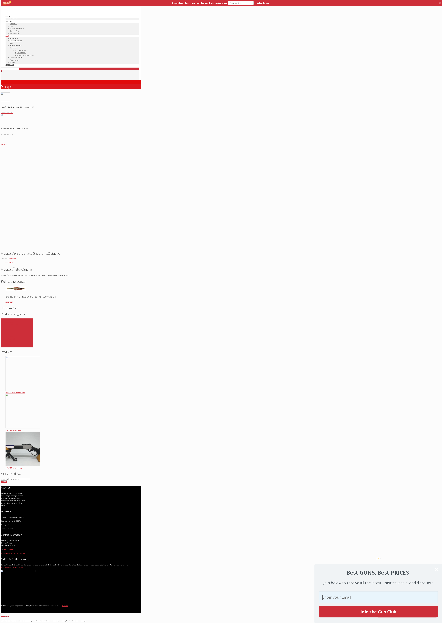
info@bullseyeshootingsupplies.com (13, 553)
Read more (9, 302)
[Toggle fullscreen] (6, 616)
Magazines (9, 336)
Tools (7, 344)
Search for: (4, 479)
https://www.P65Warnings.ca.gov (12, 567)
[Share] (4, 616)
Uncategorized (10, 346)
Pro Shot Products (11, 339)
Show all (4, 144)
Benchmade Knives (12, 324)
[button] (199, 3)
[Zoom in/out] (8, 616)
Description (9, 262)
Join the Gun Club (378, 611)
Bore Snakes (12, 258)
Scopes (8, 341)
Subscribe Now (263, 3)
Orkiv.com (65, 606)
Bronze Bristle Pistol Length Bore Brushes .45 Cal (31, 296)
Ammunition (10, 322)
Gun (7, 332)
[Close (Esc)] (2, 616)
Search (4, 482)
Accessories (10, 320)
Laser (7, 334)
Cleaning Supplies (11, 329)
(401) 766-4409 (8, 549)
